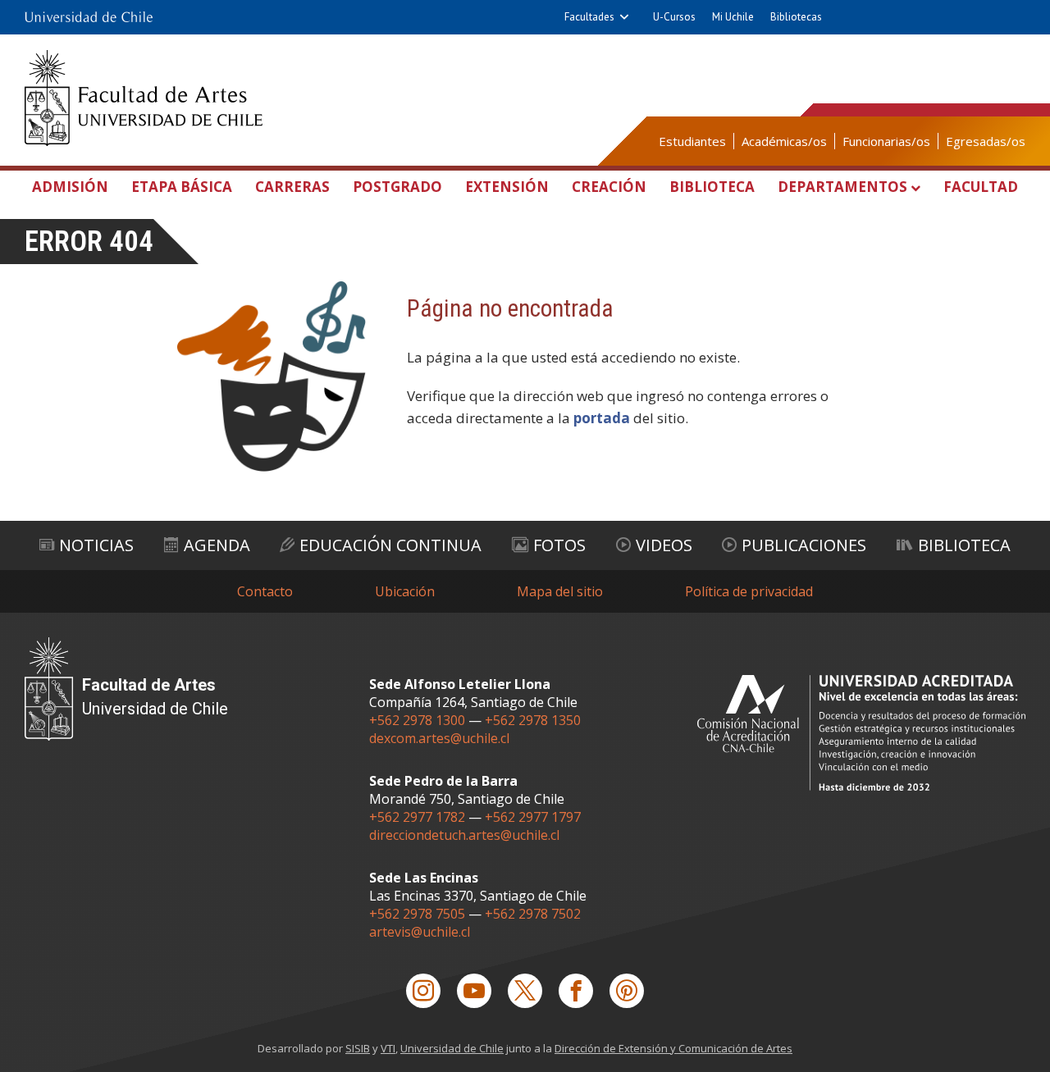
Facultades (589, 17)
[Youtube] (474, 991)
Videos (664, 545)
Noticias (96, 545)
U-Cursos (674, 17)
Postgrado (397, 186)
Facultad (980, 186)
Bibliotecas (796, 17)
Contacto (265, 591)
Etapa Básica (181, 186)
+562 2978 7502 (533, 914)
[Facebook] (576, 991)
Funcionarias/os (886, 141)
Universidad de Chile (452, 1048)
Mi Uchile (733, 17)
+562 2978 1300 (417, 720)
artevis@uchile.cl (419, 932)
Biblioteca (712, 186)
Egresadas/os (985, 141)
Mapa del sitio (560, 591)
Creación (609, 186)
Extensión (507, 186)
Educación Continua (390, 545)
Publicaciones (804, 545)
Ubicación (405, 591)
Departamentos (842, 186)
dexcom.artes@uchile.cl (439, 738)
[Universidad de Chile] (89, 17)
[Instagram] (423, 991)
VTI (388, 1048)
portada (601, 417)
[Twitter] (525, 991)
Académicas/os (784, 141)
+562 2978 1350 (533, 720)
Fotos (559, 545)
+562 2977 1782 (417, 817)
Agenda (217, 545)
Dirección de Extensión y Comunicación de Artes (673, 1048)
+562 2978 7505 (417, 914)
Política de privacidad (749, 591)
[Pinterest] (626, 991)
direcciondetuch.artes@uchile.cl (464, 835)
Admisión (70, 186)
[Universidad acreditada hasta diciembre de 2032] (861, 733)
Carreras (292, 186)
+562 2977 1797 (533, 817)
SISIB (357, 1048)
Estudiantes (692, 141)
